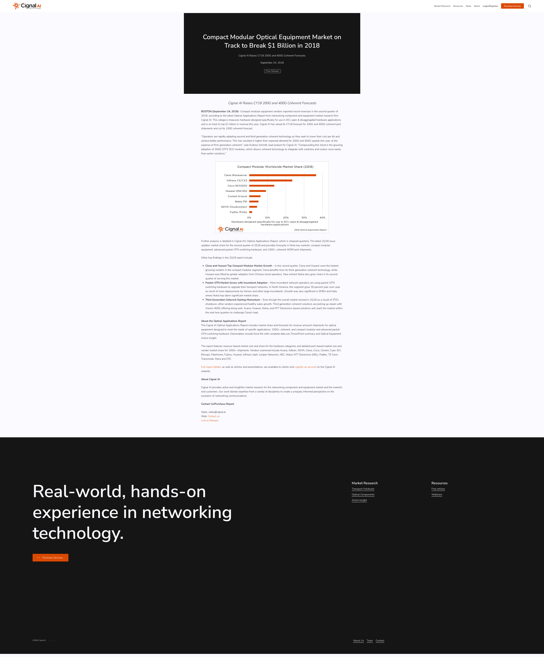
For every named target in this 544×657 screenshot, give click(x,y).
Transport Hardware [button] (363, 488)
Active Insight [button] (359, 500)
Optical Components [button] (363, 494)
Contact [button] (380, 640)
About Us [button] (358, 640)
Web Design (51, 641)
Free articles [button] (438, 488)
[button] (50, 558)
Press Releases (272, 71)
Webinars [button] (437, 494)
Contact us (214, 416)
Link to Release (209, 420)
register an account (305, 367)
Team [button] (370, 640)
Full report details (211, 367)
